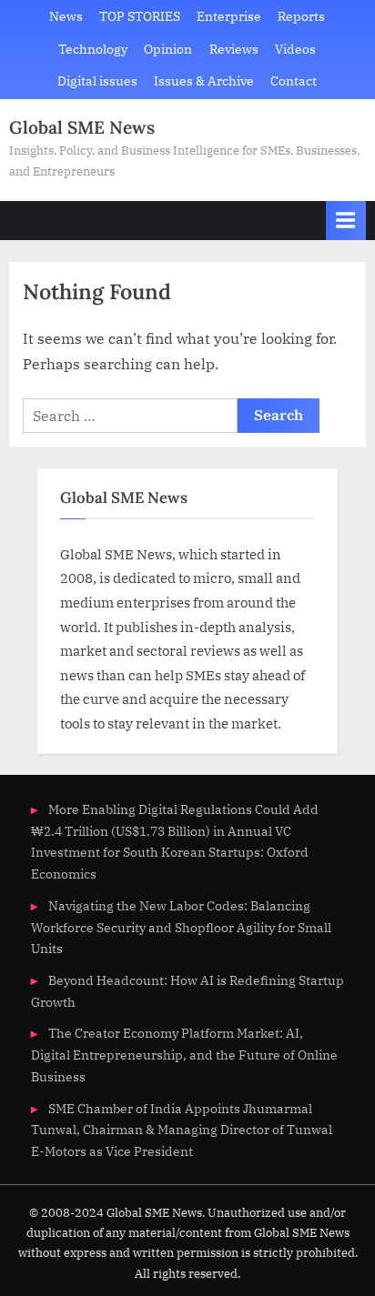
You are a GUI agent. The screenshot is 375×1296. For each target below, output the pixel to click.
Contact (293, 81)
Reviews (233, 49)
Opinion (168, 49)
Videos (295, 49)
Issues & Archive (204, 81)
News (66, 16)
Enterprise (229, 16)
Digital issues (97, 81)
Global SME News (82, 127)
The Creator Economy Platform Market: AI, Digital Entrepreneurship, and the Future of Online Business (184, 1055)
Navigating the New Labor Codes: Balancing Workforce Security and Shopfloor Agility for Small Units (181, 928)
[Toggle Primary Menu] (346, 220)
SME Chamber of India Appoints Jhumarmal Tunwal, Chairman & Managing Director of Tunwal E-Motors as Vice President (181, 1130)
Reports (301, 16)
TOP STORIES (139, 16)
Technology (92, 49)
